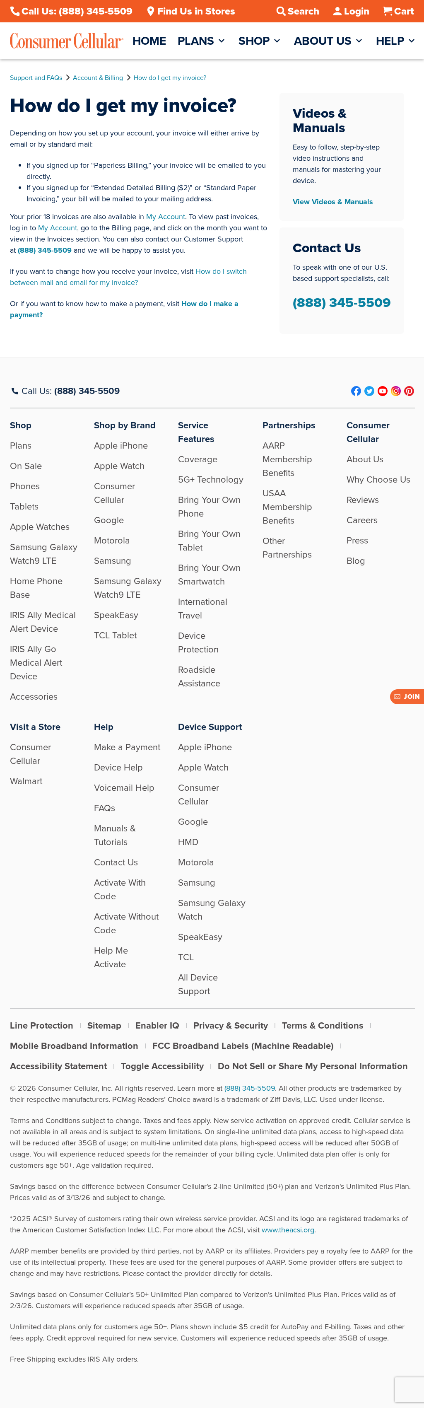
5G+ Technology (210, 479)
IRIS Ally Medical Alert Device (43, 621)
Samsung (112, 561)
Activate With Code (120, 889)
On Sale (26, 466)
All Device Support (198, 984)
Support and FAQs (36, 78)
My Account (165, 216)
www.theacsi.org (288, 1229)
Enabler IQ (157, 1025)
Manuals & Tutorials (115, 835)
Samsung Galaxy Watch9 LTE (43, 554)
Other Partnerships (287, 547)
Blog (356, 561)
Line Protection (41, 1025)
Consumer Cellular (114, 493)
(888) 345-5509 (45, 250)
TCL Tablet (115, 635)
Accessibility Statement (58, 1066)
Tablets (24, 506)
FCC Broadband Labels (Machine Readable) (243, 1046)
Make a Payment (127, 747)
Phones (25, 486)
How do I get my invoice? (170, 78)
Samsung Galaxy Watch (212, 909)
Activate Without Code (126, 923)
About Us (323, 41)
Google (109, 520)
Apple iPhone (121, 445)
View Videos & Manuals (333, 201)
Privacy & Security (230, 1025)
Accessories (34, 696)
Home (149, 41)
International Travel (202, 608)
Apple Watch (119, 466)
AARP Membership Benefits (287, 459)
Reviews (363, 500)
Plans (196, 41)
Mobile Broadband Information (74, 1046)
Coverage (197, 459)
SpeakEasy (116, 615)
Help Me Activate (111, 957)
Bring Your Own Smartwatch (209, 574)
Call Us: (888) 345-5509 (77, 11)
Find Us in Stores (196, 11)
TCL (186, 957)
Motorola (112, 540)
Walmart (26, 781)
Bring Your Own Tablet (209, 540)
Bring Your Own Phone (209, 506)
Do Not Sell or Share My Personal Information (313, 1066)
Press (357, 540)
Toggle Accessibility (162, 1066)
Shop (254, 41)
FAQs (104, 808)
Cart (404, 11)
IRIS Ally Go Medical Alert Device (36, 662)
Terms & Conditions (323, 1025)
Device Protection (198, 642)
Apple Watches (40, 527)
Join (412, 696)
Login (356, 11)
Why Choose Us (378, 479)
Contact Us (116, 862)
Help (390, 41)
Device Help (118, 767)
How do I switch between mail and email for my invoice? (128, 277)
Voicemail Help (124, 788)
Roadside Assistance (199, 676)
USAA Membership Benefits (287, 506)
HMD (188, 842)
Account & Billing (98, 78)
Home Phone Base (36, 587)
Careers (362, 520)
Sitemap (104, 1025)
